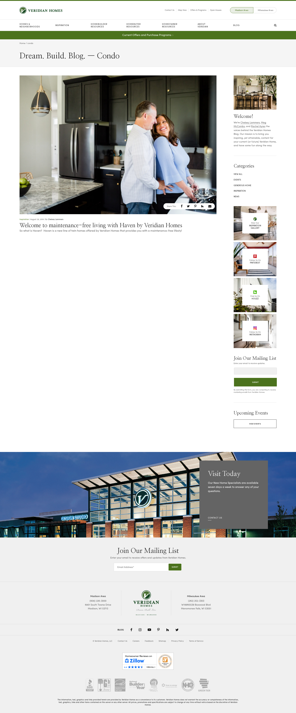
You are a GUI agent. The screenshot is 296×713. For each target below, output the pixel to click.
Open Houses (215, 10)
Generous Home (242, 185)
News (236, 196)
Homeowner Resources (169, 25)
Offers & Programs (198, 10)
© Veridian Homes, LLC (102, 641)
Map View (182, 10)
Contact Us (169, 10)
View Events (255, 424)
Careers (136, 641)
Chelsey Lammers (55, 219)
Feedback (149, 641)
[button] (182, 206)
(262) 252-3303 (196, 600)
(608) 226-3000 (98, 600)
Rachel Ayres (258, 126)
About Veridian (203, 25)
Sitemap (162, 641)
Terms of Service (196, 641)
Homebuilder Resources (99, 25)
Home (22, 43)
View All (238, 174)
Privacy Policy (177, 641)
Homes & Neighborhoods (30, 25)
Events (237, 179)
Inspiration (62, 25)
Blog (236, 25)
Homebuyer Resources (133, 25)
